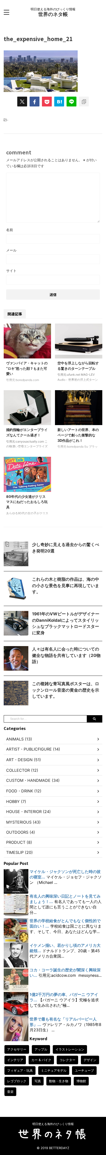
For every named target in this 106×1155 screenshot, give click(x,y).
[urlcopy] (84, 101)
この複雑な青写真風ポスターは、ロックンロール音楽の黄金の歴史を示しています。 (65, 690)
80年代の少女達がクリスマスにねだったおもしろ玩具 (27, 501)
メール (11, 250)
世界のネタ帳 (53, 14)
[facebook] (34, 101)
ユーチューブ (84, 1070)
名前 (9, 230)
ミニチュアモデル (54, 1070)
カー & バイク (41, 1060)
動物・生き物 (58, 1081)
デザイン (90, 1060)
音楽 (10, 1092)
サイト (11, 270)
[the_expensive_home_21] (59, 101)
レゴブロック (16, 1081)
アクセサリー (16, 1049)
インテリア (15, 1060)
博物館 (81, 1081)
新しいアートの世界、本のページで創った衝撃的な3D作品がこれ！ (78, 435)
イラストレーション (69, 1049)
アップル (41, 1049)
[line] (71, 101)
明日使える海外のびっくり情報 (53, 1124)
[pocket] (47, 101)
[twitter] (22, 101)
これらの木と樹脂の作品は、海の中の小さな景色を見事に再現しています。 (65, 585)
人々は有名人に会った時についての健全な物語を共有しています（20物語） (66, 655)
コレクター (67, 1060)
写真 (38, 1081)
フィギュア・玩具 (20, 1070)
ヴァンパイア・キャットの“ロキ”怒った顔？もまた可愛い (27, 368)
